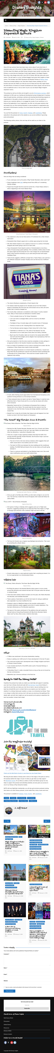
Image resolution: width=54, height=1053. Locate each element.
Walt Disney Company (43, 844)
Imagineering (32, 923)
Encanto (13, 798)
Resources (6, 1028)
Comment (6, 954)
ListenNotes (39, 113)
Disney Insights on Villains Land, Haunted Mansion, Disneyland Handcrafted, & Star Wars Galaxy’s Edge (38, 934)
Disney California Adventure (35, 840)
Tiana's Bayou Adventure (11, 800)
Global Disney (7, 1024)
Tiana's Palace (23, 800)
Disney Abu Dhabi (9, 919)
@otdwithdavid (18, 712)
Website (6, 980)
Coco (7, 798)
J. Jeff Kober (8, 37)
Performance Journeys (40, 93)
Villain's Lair (33, 800)
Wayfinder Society (10, 780)
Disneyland (32, 921)
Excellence (16, 883)
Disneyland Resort (40, 921)
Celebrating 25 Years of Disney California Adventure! (38, 889)
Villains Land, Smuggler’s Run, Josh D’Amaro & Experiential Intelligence (39, 853)
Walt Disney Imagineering (35, 846)
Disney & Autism (8, 1034)
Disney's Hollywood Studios (11, 836)
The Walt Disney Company (11, 921)
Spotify (25, 113)
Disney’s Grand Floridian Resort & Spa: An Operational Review (14, 892)
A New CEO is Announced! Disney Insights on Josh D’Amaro (12, 929)
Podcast (42, 37)
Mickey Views (44, 79)
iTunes (21, 113)
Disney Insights (27, 7)
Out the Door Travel (33, 685)
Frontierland (31, 798)
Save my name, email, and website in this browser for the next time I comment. (23, 987)
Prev (8, 821)
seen (21, 182)
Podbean (30, 113)
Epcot (20, 836)
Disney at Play (28, 37)
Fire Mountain (22, 798)
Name (5, 967)
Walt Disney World (9, 885)
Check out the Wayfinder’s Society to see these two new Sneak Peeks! (22, 773)
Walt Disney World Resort (35, 848)
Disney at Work (9, 883)
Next (46, 821)
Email (5, 974)
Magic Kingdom (35, 37)
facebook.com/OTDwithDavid (24, 710)
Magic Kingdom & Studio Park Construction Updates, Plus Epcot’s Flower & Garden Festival (14, 845)
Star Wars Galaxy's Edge (35, 926)
